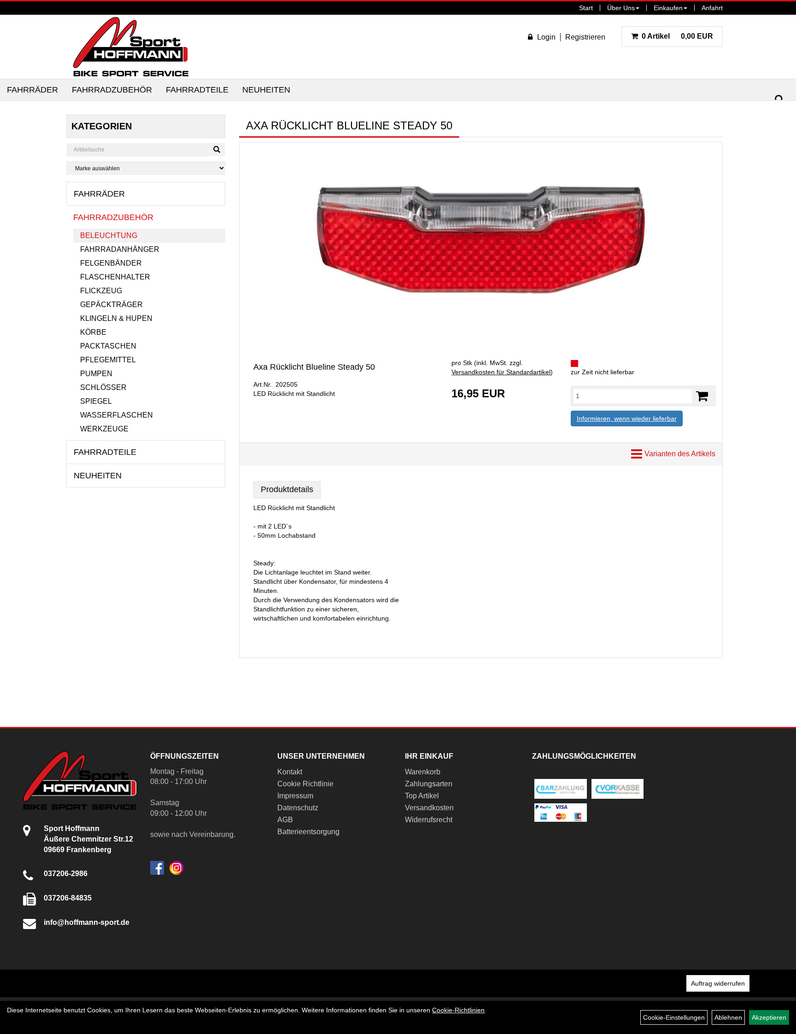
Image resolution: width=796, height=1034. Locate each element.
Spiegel (96, 401)
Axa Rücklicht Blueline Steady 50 (314, 367)
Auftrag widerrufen (718, 983)
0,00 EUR (677, 36)
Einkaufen (668, 8)
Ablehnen (728, 1017)
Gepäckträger (111, 304)
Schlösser (103, 387)
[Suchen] (779, 100)
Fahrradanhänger (119, 249)
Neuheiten (266, 89)
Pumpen (96, 374)
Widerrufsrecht (428, 820)
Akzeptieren (769, 1017)
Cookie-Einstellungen (674, 1017)
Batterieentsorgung (308, 832)
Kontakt (289, 772)
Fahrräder (32, 89)
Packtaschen (108, 346)
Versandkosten (429, 808)
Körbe (93, 332)
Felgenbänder (111, 263)
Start (586, 8)
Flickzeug (101, 291)
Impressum (295, 796)
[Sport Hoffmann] (130, 46)
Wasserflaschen (116, 415)
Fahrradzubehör (112, 89)
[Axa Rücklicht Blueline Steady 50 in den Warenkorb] (702, 396)
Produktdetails (287, 489)
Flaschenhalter (115, 277)
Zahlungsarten (428, 784)
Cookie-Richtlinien (458, 1010)
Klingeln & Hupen (116, 318)
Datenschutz (297, 808)
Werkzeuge (104, 429)
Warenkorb (422, 772)
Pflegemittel (108, 360)
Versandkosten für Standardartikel (500, 372)
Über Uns (621, 8)
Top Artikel (422, 796)
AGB (285, 820)
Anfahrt (712, 8)
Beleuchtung (108, 235)
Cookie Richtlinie (305, 784)
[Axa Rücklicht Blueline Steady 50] (481, 241)
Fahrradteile (197, 89)
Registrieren (585, 37)
